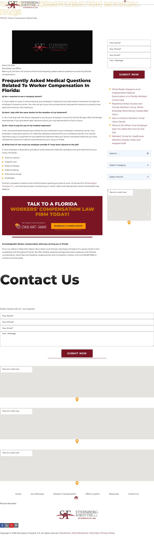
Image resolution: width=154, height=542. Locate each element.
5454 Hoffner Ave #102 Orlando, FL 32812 (17, 490)
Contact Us (147, 7)
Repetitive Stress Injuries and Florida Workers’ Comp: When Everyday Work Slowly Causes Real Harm (130, 109)
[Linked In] (7, 525)
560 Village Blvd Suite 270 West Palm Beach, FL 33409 (23, 406)
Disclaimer (64, 533)
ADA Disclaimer (80, 533)
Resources (131, 7)
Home (46, 7)
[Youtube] (11, 525)
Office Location (111, 7)
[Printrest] (16, 525)
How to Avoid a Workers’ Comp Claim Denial (128, 120)
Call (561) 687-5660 (140, 2)
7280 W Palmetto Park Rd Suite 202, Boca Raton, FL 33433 (25, 448)
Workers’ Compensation (64, 494)
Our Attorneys (60, 7)
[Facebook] (2, 525)
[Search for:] (129, 153)
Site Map (94, 533)
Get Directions (114, 236)
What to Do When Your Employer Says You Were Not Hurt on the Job (129, 129)
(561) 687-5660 (34, 226)
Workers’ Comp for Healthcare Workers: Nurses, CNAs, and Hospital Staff (128, 140)
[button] (110, 214)
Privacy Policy (108, 533)
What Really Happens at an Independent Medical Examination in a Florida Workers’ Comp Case (129, 94)
